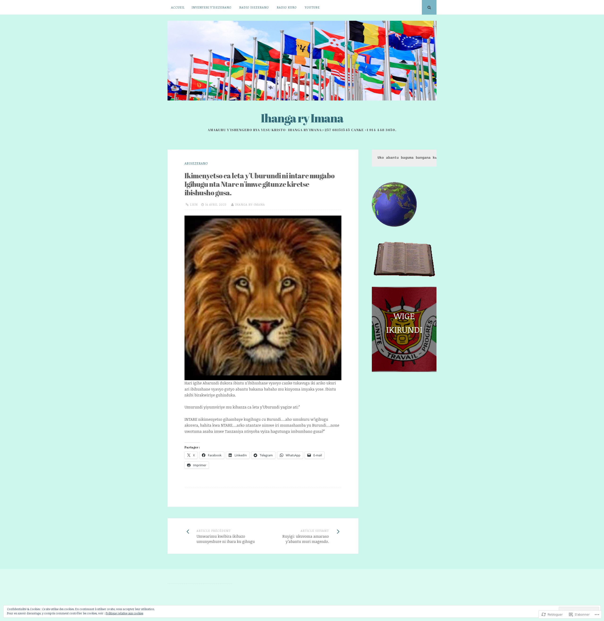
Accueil (178, 7)
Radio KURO (287, 7)
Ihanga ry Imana (302, 118)
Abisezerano (196, 163)
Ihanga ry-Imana (250, 204)
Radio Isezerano (254, 7)
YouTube (312, 7)
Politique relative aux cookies (124, 613)
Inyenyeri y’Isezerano (211, 7)
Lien (194, 204)
